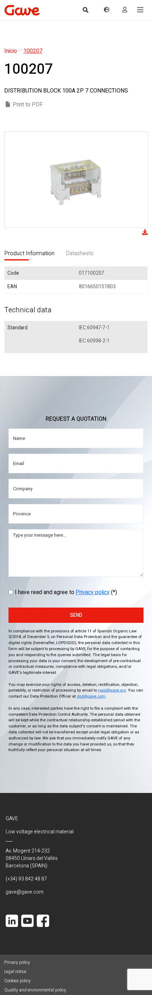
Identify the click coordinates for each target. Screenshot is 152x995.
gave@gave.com (24, 892)
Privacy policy (93, 592)
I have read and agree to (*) (66, 592)
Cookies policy (17, 981)
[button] (140, 10)
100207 (32, 51)
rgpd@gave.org (112, 690)
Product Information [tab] (29, 253)
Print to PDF (28, 104)
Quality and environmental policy (35, 990)
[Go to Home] (22, 10)
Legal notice (15, 971)
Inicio (10, 51)
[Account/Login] (125, 10)
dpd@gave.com (91, 696)
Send (76, 615)
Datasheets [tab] (80, 253)
